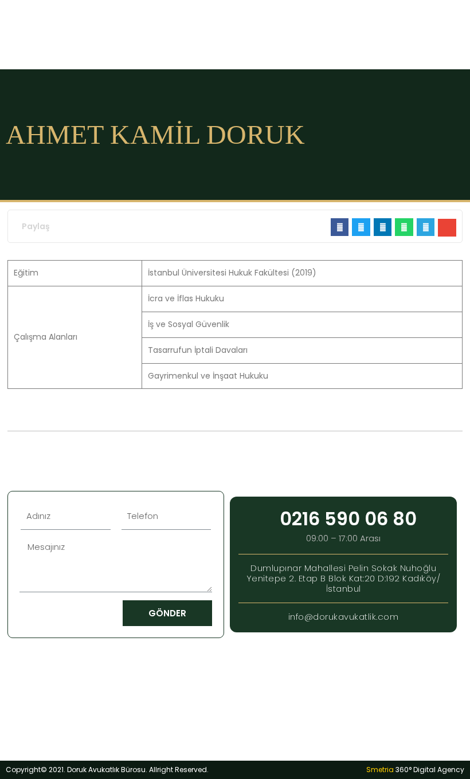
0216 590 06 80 (348, 519)
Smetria (415, 769)
